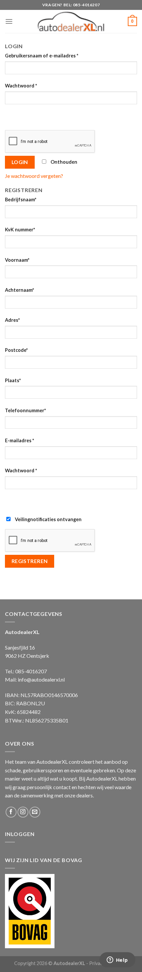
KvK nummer (20, 229)
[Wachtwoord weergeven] (11, 116)
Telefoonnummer (25, 410)
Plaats (13, 380)
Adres (12, 320)
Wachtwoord (21, 85)
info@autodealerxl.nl (41, 679)
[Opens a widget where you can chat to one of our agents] (117, 960)
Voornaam (17, 260)
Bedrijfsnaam (20, 199)
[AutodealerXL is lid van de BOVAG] (29, 910)
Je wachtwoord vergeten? (34, 176)
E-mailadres (19, 440)
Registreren (30, 561)
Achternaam (19, 290)
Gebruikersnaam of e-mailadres (41, 55)
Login (20, 162)
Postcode (16, 350)
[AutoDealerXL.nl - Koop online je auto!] (71, 21)
